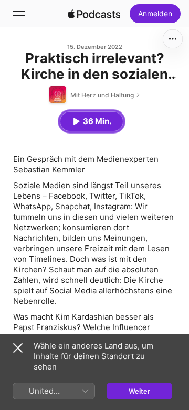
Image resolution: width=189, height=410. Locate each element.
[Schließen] (18, 348)
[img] (94, 13)
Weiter (139, 391)
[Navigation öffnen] (18, 13)
